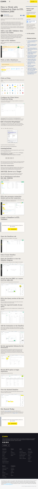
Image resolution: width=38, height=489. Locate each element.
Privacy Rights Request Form (8, 484)
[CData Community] (8, 442)
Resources (3, 472)
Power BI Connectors (5, 461)
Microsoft (12, 472)
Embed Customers (22, 455)
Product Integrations (22, 452)
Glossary (3, 475)
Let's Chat (32, 1)
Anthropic (12, 468)
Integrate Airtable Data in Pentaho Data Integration (31, 60)
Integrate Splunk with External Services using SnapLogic (31, 62)
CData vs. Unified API (22, 458)
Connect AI (12, 452)
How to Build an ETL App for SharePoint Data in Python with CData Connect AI (32, 56)
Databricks (12, 469)
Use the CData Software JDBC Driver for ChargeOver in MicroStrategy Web (32, 69)
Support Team (15, 413)
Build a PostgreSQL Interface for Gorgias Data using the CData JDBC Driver (32, 72)
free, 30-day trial (8, 411)
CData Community (5, 468)
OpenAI (12, 475)
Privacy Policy (8, 483)
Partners (29, 458)
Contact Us (29, 461)
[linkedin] (3, 442)
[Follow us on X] (22, 15)
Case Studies (4, 469)
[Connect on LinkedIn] (23, 15)
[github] (6, 442)
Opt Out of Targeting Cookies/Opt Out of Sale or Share (29, 486)
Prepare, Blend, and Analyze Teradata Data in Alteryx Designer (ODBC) (32, 52)
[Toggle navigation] (9, 1)
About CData (30, 451)
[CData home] (4, 1)
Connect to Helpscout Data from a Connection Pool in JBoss (32, 45)
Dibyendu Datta (6, 14)
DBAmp (12, 455)
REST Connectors (5, 458)
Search (28, 1)
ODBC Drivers (4, 451)
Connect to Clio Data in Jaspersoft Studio (31, 66)
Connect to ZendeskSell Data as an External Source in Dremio (32, 41)
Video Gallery (4, 476)
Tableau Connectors (5, 462)
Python (3, 455)
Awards (29, 455)
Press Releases (30, 452)
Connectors (21, 451)
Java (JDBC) (4, 452)
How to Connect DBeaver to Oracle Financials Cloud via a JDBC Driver (32, 49)
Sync (11, 451)
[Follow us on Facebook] (20, 15)
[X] (4, 442)
